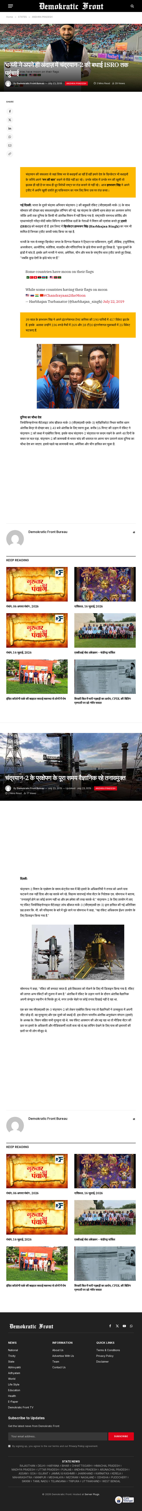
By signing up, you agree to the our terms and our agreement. (54, 1446)
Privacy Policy (76, 1446)
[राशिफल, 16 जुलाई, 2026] (105, 584)
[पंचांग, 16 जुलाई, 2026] (37, 630)
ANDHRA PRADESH (76, 83)
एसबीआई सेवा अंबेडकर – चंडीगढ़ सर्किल (94, 652)
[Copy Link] (9, 153)
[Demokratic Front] (71, 6)
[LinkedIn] (9, 128)
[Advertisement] (78, 484)
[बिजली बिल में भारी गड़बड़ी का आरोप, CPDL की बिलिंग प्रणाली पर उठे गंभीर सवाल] (105, 676)
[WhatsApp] (9, 136)
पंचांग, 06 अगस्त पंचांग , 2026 (22, 606)
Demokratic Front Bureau (30, 83)
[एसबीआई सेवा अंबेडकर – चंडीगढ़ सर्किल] (105, 630)
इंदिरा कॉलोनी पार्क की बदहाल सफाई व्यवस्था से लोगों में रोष (36, 698)
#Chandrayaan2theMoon (65, 295)
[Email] (9, 145)
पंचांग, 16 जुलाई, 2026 (18, 652)
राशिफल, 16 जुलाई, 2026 (88, 606)
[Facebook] (9, 111)
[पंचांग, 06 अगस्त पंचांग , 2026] (37, 584)
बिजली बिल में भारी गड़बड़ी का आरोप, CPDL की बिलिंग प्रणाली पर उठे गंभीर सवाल (102, 701)
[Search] (132, 6)
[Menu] (10, 6)
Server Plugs (92, 1494)
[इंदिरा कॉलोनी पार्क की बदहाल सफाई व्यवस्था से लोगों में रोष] (37, 676)
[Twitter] (9, 119)
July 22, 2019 (113, 301)
